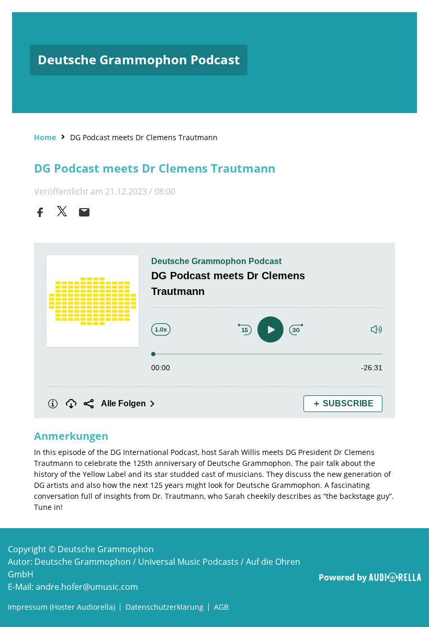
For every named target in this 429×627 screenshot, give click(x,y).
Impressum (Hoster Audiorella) (61, 607)
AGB (221, 607)
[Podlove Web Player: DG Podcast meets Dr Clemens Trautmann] (214, 330)
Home (45, 137)
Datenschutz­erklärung (165, 607)
